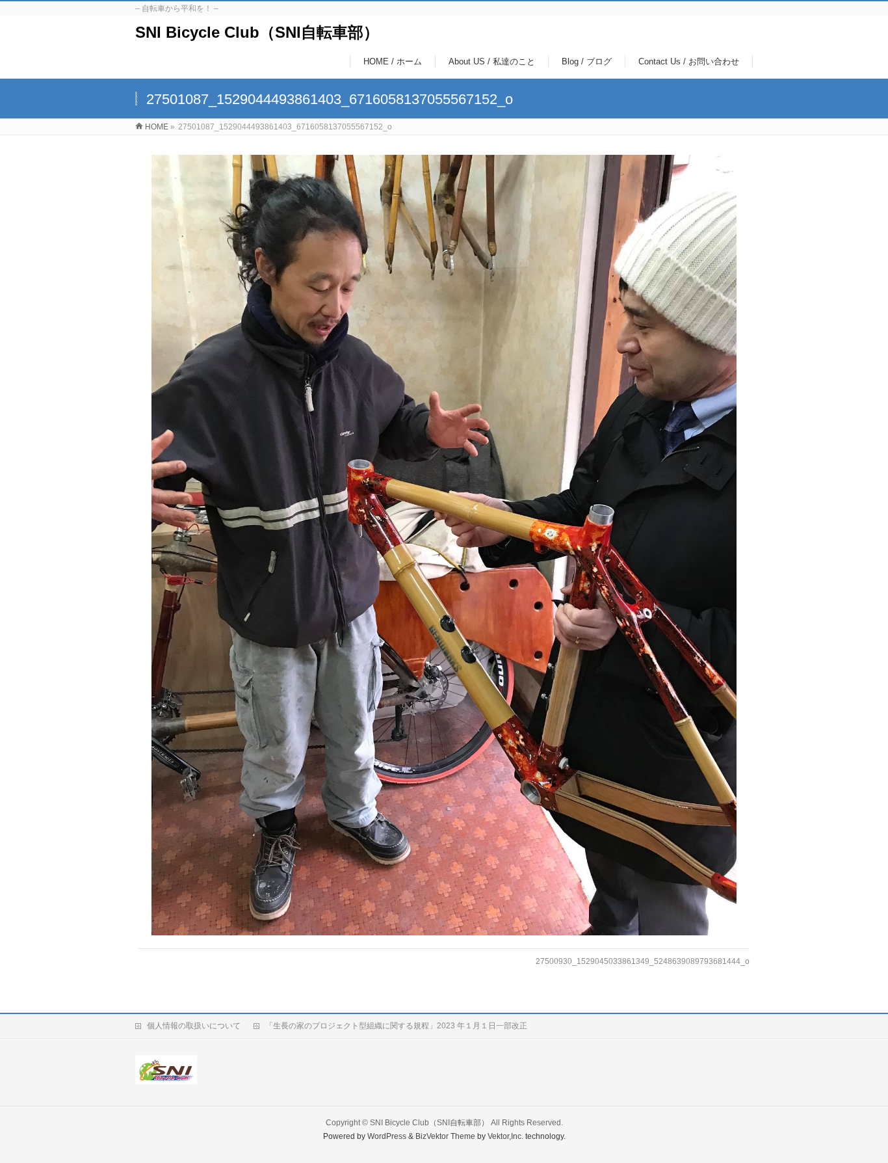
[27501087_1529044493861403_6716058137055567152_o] (444, 545)
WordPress (386, 1136)
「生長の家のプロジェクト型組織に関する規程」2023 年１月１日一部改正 (396, 1025)
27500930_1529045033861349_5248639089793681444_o (643, 961)
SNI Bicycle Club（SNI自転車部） (257, 32)
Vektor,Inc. (505, 1136)
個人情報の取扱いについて (194, 1025)
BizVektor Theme (445, 1136)
